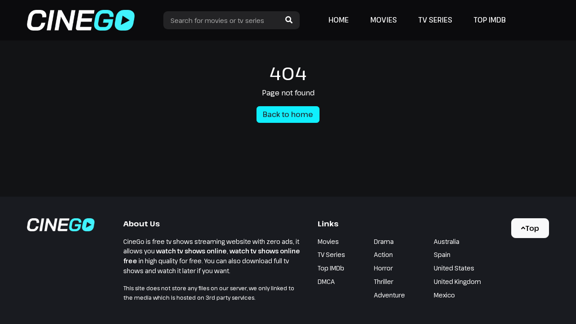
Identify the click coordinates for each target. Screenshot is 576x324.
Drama (384, 241)
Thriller (383, 281)
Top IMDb (490, 20)
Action (383, 254)
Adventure (389, 295)
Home (338, 20)
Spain (442, 254)
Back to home (288, 114)
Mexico (444, 295)
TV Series (435, 20)
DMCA (326, 281)
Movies (383, 20)
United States (454, 268)
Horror (383, 268)
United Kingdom (457, 281)
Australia (446, 241)
